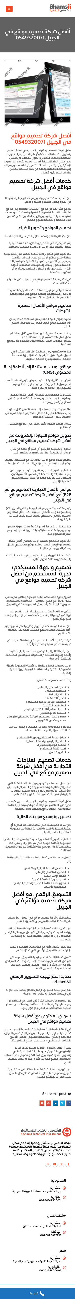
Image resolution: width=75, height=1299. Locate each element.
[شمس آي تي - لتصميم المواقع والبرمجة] (60, 8)
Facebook (68, 1102)
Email (42, 1102)
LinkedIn (55, 1102)
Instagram (48, 1164)
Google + (48, 1102)
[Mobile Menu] (9, 9)
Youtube (55, 1164)
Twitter (62, 1102)
